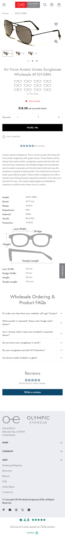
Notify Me (32, 127)
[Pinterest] (3, 510)
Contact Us (7, 492)
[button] (59, 4)
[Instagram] (16, 510)
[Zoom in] (55, 41)
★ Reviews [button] (62, 271)
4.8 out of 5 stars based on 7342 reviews (32, 526)
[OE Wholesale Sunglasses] (27, 5)
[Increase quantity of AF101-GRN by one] (58, 117)
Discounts (7, 471)
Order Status (8, 487)
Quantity (6, 117)
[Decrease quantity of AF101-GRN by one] (17, 117)
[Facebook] (10, 510)
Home (5, 13)
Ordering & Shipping (12, 466)
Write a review (32, 392)
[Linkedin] (29, 510)
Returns (6, 476)
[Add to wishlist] (55, 24)
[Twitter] (22, 510)
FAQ (4, 482)
